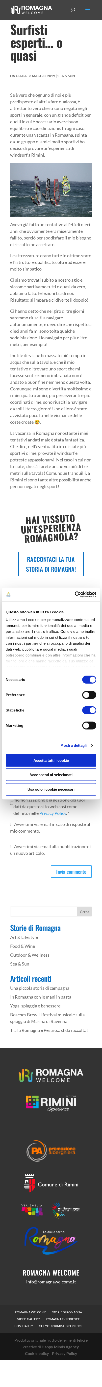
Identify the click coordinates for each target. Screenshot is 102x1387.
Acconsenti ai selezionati (51, 775)
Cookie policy (37, 1353)
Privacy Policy (52, 813)
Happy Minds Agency (60, 1346)
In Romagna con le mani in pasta (40, 997)
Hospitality (23, 1326)
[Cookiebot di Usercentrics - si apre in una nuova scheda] (74, 594)
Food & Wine (22, 946)
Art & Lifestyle (24, 937)
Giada (21, 76)
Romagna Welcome (30, 1312)
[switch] (89, 695)
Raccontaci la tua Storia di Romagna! (51, 564)
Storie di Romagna (67, 1312)
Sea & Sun (66, 76)
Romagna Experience (63, 1319)
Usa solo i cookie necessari (51, 789)
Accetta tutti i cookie (51, 760)
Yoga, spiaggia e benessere (35, 1005)
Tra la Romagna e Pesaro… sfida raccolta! (49, 1030)
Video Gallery (28, 1319)
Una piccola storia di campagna (39, 988)
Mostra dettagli (73, 745)
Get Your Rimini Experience (60, 1326)
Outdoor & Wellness (30, 955)
